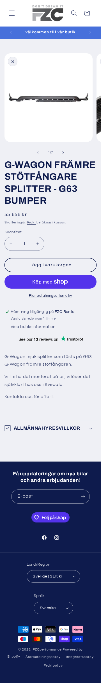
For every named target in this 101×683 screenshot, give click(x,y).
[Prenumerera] (83, 496)
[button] (11, 13)
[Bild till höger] (63, 152)
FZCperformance (47, 649)
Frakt (31, 222)
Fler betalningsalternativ (50, 296)
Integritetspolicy (80, 656)
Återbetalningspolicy (43, 656)
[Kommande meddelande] (90, 33)
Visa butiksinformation (33, 327)
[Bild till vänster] (38, 152)
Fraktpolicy (53, 665)
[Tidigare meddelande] (10, 33)
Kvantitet (13, 232)
